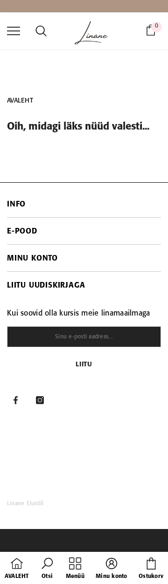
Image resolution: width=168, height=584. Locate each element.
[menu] (13, 30)
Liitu (84, 364)
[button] (47, 569)
